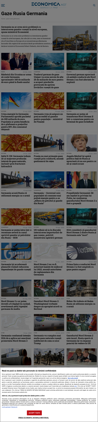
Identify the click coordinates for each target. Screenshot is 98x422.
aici (76, 386)
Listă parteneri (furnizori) (9, 407)
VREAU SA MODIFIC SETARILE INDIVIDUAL (33, 418)
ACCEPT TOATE (34, 413)
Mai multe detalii (73, 378)
